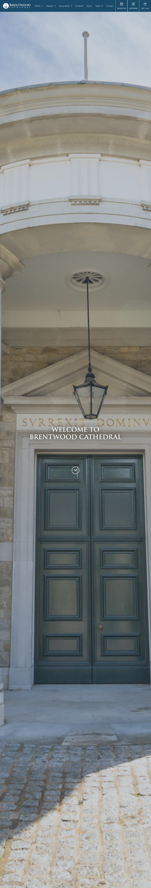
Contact (109, 5)
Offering (133, 8)
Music (89, 5)
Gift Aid (145, 8)
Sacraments (64, 5)
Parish (37, 5)
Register (121, 8)
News (97, 5)
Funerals (79, 5)
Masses (49, 5)
